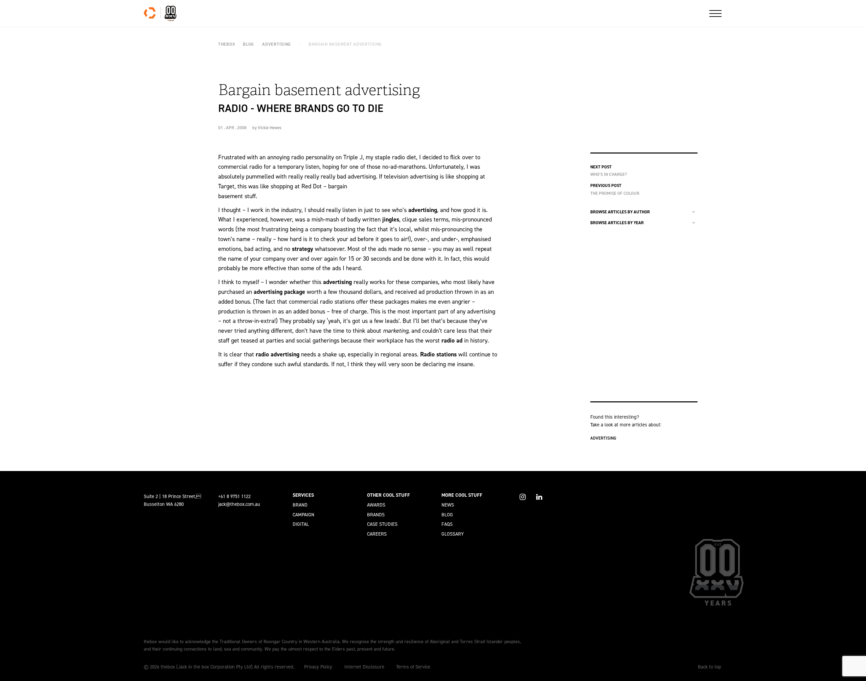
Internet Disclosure (364, 666)
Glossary (452, 534)
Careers (377, 534)
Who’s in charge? (608, 174)
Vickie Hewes (269, 128)
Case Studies (382, 524)
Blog (447, 514)
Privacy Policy (318, 666)
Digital (301, 524)
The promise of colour (614, 193)
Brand (300, 504)
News (447, 504)
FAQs (447, 524)
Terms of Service (413, 666)
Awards (376, 504)
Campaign (303, 514)
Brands (376, 514)
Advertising (603, 438)
